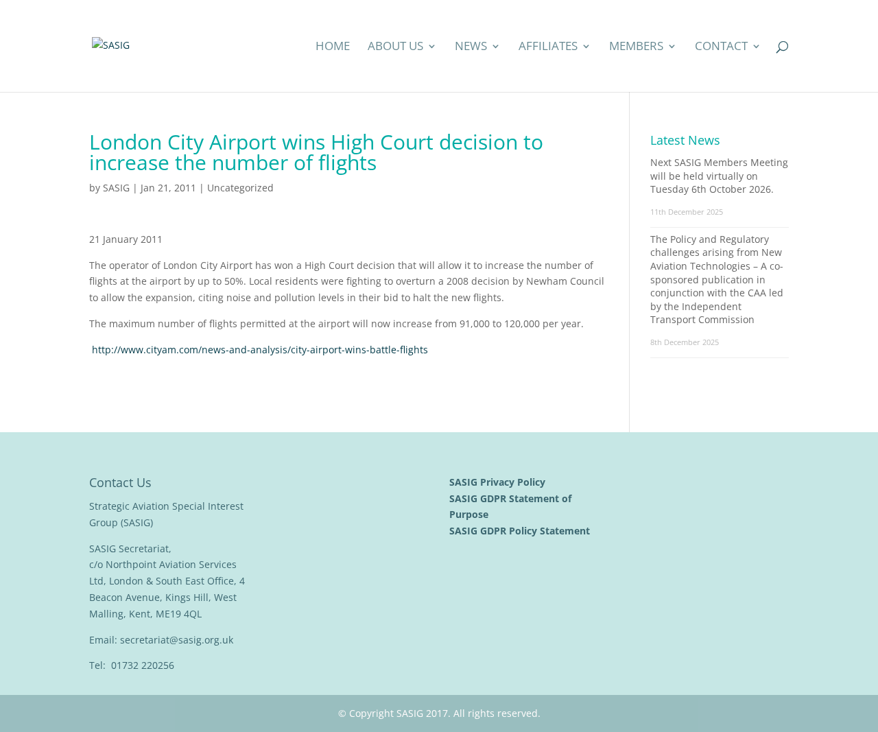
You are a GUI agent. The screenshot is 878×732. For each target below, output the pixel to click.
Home (333, 47)
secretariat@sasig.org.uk (176, 639)
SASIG (116, 187)
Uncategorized (240, 187)
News (471, 47)
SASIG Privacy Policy (498, 481)
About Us (395, 47)
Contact (721, 47)
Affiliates (548, 47)
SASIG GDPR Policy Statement (521, 530)
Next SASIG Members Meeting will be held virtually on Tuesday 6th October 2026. (719, 176)
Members (636, 47)
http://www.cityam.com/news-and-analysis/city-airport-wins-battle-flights (260, 349)
